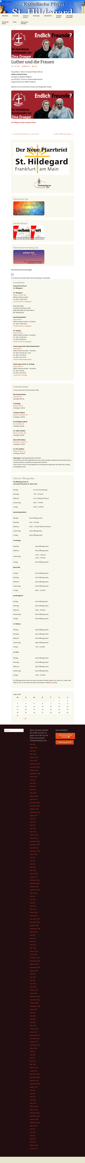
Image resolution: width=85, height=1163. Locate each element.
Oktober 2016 (34, 1080)
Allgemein (27, 66)
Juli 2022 (32, 857)
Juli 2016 (32, 1090)
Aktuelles (5, 16)
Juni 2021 (33, 899)
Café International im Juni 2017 (25, 134)
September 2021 (35, 890)
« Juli (24, 718)
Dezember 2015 (35, 1113)
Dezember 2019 (35, 958)
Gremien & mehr (59, 16)
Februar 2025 (34, 757)
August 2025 (33, 748)
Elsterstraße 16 (18, 366)
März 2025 (33, 754)
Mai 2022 (32, 864)
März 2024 (33, 793)
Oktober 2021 (34, 887)
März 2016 (33, 1103)
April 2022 (33, 867)
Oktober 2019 (34, 964)
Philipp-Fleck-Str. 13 (19, 451)
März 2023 (33, 832)
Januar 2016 (33, 1110)
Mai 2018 (32, 1019)
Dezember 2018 (35, 996)
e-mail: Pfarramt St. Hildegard (22, 301)
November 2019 (35, 961)
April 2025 (33, 751)
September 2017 (35, 1045)
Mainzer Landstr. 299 (19, 295)
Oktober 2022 (34, 848)
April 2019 (33, 983)
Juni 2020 (33, 938)
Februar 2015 (34, 1145)
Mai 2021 (32, 903)
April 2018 (33, 1022)
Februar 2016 (34, 1106)
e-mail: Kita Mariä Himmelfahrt (22, 359)
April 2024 (33, 790)
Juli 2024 (32, 780)
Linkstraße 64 (17, 397)
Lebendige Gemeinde (69, 16)
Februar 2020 (34, 951)
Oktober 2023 (34, 809)
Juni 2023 (33, 822)
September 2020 (35, 929)
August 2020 (33, 932)
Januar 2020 (33, 954)
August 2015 (33, 1126)
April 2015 (33, 1139)
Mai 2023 (32, 825)
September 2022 (35, 851)
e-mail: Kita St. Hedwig (20, 375)
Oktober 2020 (34, 925)
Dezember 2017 (35, 1035)
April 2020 (33, 945)
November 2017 (35, 1038)
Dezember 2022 (35, 841)
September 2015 (35, 1122)
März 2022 (33, 870)
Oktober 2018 (34, 1003)
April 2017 (33, 1061)
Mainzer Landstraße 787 (20, 415)
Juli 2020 (32, 935)
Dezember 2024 (35, 764)
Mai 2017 (32, 1058)
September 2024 (35, 773)
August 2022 (33, 854)
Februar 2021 (34, 912)
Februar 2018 (34, 1029)
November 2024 (35, 767)
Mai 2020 (32, 941)
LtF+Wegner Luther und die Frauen (23, 122)
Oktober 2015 (34, 1119)
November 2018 (35, 1000)
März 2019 (33, 987)
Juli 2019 (32, 974)
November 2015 (35, 1116)
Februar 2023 (34, 835)
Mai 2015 (32, 1135)
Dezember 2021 (35, 880)
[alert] (42, 276)
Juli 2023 (32, 819)
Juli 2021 (32, 896)
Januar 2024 (33, 799)
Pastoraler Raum (5, 23)
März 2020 (33, 948)
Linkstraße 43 (17, 348)
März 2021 (33, 909)
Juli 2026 (32, 744)
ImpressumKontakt (24, 23)
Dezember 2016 (35, 1074)
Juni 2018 (33, 1016)
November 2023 (35, 806)
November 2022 (35, 845)
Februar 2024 (34, 796)
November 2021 (35, 883)
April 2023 (33, 828)
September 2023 (35, 812)
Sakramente (48, 16)
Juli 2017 (32, 1051)
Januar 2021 (33, 916)
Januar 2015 (33, 1148)
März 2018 (33, 1026)
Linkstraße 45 (17, 319)
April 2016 (33, 1100)
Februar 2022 (34, 874)
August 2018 (33, 1009)
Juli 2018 (32, 1013)
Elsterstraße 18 (18, 333)
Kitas (14, 22)
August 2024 (33, 777)
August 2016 (33, 1087)
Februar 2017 (34, 1068)
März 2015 (33, 1142)
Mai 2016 (32, 1097)
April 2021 (33, 906)
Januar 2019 (33, 993)
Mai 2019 (32, 980)
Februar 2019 (34, 990)
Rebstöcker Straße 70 (20, 442)
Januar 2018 (33, 1032)
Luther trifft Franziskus (63, 134)
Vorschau (16, 16)
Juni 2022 (33, 861)
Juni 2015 (33, 1132)
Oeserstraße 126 (18, 424)
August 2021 (33, 893)
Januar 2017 (33, 1071)
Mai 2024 (32, 786)
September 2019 (35, 967)
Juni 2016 (33, 1093)
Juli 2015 (32, 1129)
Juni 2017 (33, 1055)
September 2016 (35, 1084)
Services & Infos (26, 16)
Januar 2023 (33, 838)
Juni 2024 (33, 783)
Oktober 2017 (34, 1042)
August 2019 (33, 971)
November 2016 (35, 1077)
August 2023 (33, 815)
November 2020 (35, 922)
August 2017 (33, 1048)
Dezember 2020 (35, 919)
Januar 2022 (33, 877)
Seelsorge (36, 16)
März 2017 (33, 1064)
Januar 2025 (33, 760)
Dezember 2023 (35, 802)
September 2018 (35, 1006)
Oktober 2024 (34, 770)
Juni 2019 (33, 977)
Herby (35, 66)
